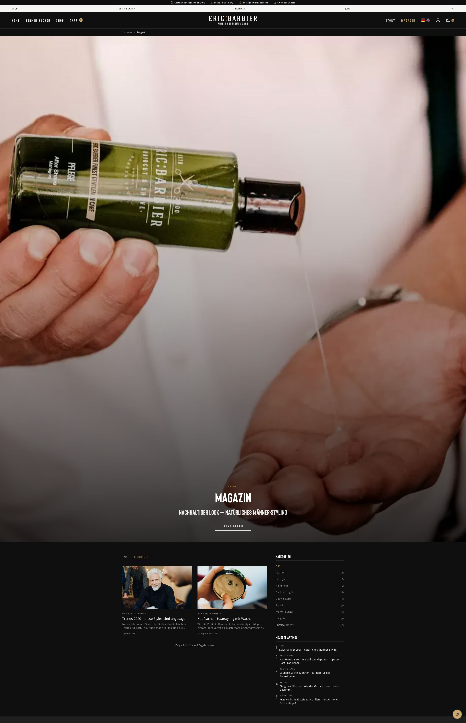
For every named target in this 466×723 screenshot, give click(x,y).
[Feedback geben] (457, 714)
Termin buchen (126, 8)
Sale (75, 20)
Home (16, 20)
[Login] (438, 20)
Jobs (347, 8)
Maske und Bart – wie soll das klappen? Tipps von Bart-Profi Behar (310, 661)
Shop (14, 8)
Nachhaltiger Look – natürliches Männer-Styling (308, 649)
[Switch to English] (428, 20)
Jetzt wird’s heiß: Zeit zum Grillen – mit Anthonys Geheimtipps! (309, 701)
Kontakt (240, 8)
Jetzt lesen (233, 525)
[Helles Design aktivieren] (452, 8)
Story (390, 20)
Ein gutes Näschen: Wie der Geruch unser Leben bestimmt (309, 687)
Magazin (408, 20)
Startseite (127, 32)
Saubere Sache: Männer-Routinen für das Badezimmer (305, 674)
